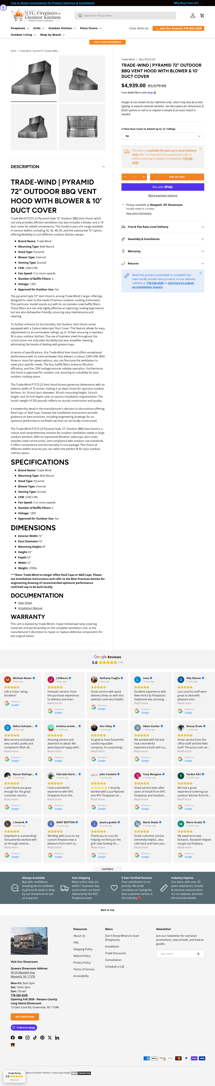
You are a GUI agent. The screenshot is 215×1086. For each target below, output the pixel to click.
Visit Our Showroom (107, 42)
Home (13, 50)
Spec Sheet (25, 603)
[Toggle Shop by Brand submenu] (63, 35)
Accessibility (81, 976)
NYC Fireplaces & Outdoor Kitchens (34, 1072)
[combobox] (125, 15)
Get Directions (24, 1016)
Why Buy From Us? (186, 3)
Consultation (113, 960)
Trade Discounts (115, 953)
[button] (202, 15)
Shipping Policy (83, 949)
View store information (139, 213)
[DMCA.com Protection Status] (81, 1072)
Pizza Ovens (89, 28)
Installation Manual (30, 608)
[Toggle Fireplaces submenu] (28, 28)
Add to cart (177, 176)
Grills (36, 28)
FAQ (75, 942)
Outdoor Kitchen (60, 28)
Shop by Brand (50, 34)
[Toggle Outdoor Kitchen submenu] (75, 28)
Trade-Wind (128, 59)
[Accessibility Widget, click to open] (3, 7)
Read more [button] (54, 703)
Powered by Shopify (61, 1072)
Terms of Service (83, 969)
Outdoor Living (21, 34)
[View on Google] (7, 679)
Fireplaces (18, 28)
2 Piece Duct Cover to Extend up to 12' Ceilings (148, 128)
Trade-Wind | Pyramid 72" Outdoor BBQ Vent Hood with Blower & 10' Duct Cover (40, 50)
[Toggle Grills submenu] (43, 28)
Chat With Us (138, 28)
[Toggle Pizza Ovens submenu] (100, 28)
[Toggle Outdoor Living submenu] (35, 35)
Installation (112, 946)
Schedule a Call (114, 966)
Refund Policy (82, 956)
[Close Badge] (25, 1071)
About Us (79, 936)
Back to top (107, 909)
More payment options (162, 195)
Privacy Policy (82, 962)
